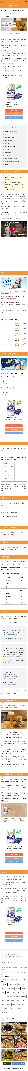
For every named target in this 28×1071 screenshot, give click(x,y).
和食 (15, 984)
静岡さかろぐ (14, 5)
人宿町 (3, 1004)
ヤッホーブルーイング (6, 1012)
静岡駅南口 (9, 996)
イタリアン (4, 984)
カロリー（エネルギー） (10, 146)
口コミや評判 (8, 155)
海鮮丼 (23, 988)
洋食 (19, 984)
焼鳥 (3, 992)
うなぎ (7, 992)
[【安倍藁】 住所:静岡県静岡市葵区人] (20, 1041)
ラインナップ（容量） (10, 137)
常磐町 (13, 1004)
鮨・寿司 (18, 988)
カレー (18, 992)
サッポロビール (5, 1008)
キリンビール (20, 1008)
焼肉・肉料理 (11, 988)
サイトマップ (18, 956)
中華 (23, 984)
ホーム (5, 954)
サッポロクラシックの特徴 (11, 131)
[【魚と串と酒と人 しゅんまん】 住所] (7, 1055)
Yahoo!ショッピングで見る (14, 117)
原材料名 (7, 143)
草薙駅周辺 (16, 996)
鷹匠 (8, 1000)
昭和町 (23, 1000)
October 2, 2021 (18, 638)
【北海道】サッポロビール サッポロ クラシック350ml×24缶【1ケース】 (13, 927)
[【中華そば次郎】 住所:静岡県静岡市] (20, 1028)
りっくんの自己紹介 (12, 954)
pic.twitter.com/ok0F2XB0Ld (15, 657)
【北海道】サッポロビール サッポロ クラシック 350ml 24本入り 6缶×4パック (14, 104)
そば (23, 992)
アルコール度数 (8, 140)
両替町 (8, 1004)
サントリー (13, 1008)
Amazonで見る (14, 113)
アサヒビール (20, 1004)
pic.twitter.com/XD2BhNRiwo (10, 634)
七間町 (3, 1000)
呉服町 (17, 1000)
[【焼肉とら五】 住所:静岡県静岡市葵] (7, 1041)
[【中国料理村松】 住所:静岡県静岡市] (20, 1055)
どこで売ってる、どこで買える (12, 161)
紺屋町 (12, 1000)
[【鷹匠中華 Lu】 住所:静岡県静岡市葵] (7, 1028)
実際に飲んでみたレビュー (11, 158)
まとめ (6, 164)
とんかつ (13, 992)
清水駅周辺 (23, 996)
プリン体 (7, 149)
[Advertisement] (14, 256)
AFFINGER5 (21, 1068)
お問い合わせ (11, 956)
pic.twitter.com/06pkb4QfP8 (9, 679)
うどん (3, 996)
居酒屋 (10, 984)
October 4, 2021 (7, 662)
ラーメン (4, 988)
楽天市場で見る (14, 110)
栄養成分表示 (8, 152)
